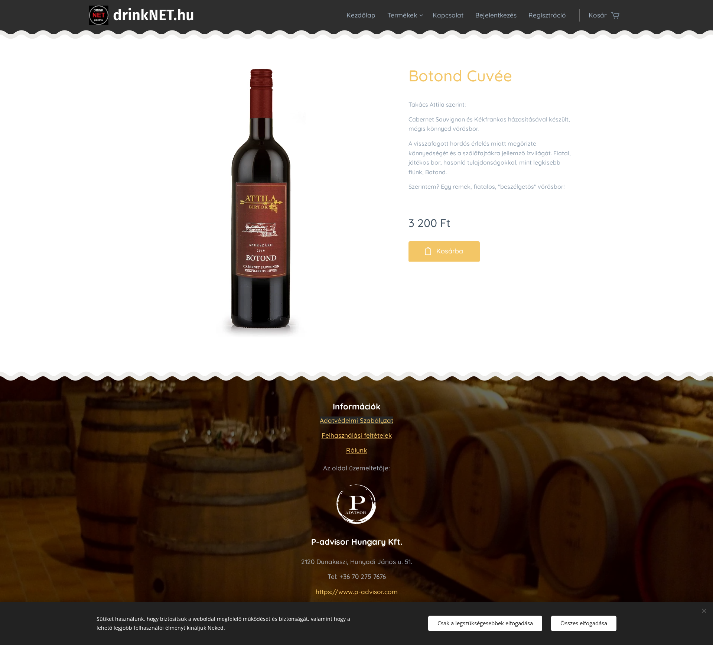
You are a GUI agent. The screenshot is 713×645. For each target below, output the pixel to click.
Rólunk (356, 450)
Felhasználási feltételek (357, 435)
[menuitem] (363, 15)
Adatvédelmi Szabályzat (356, 420)
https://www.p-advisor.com (357, 592)
